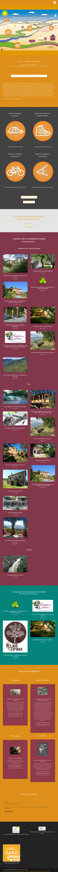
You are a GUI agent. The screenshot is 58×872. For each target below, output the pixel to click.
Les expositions (29, 202)
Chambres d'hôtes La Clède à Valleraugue (42, 271)
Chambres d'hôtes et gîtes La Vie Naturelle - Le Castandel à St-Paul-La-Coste (43, 485)
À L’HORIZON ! (42, 156)
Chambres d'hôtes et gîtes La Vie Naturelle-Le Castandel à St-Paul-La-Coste (15, 301)
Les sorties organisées (29, 197)
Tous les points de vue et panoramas (43, 187)
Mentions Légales (24, 869)
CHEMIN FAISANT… (43, 116)
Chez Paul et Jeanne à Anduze (43, 460)
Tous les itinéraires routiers (15, 146)
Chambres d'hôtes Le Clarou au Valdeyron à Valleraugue (15, 325)
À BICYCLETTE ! (15, 156)
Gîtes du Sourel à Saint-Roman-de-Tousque (15, 540)
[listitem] (5, 13)
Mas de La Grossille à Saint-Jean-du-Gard (15, 464)
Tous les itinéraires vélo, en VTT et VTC (15, 187)
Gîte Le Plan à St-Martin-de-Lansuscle (43, 438)
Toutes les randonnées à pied (43, 146)
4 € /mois (29, 225)
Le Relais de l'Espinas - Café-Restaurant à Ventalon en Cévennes (15, 656)
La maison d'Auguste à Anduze (15, 512)
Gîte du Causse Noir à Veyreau (15, 491)
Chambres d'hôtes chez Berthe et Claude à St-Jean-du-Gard (15, 276)
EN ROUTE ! (15, 116)
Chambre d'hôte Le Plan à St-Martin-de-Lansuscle (42, 352)
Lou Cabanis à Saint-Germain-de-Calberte (15, 428)
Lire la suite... (15, 715)
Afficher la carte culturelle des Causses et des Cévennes (29, 76)
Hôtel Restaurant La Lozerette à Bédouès (42, 326)
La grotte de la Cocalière (15, 758)
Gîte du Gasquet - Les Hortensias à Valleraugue (15, 406)
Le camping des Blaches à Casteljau (15, 575)
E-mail (6, 802)
